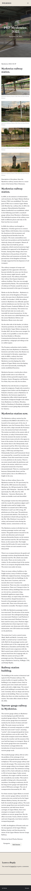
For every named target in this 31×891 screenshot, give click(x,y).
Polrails (6, 3)
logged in (13, 866)
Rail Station (16, 844)
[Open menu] (28, 3)
